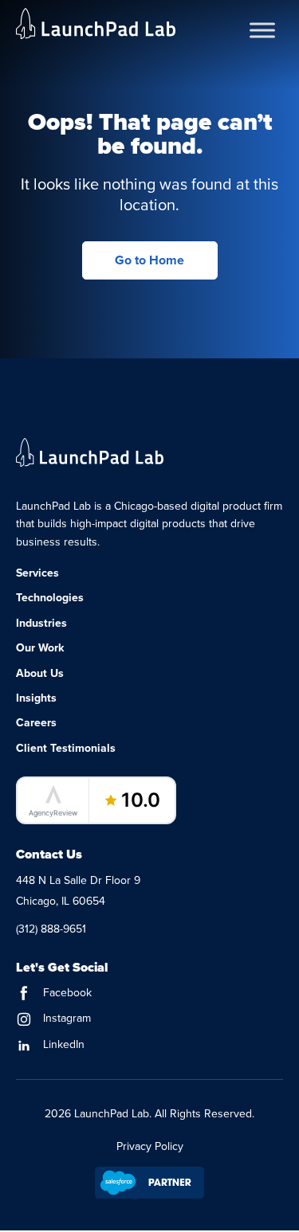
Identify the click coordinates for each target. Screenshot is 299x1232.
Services (37, 573)
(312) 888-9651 (51, 929)
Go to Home (149, 260)
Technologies (50, 597)
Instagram (65, 1018)
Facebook (66, 992)
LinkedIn (62, 1044)
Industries (41, 623)
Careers (36, 722)
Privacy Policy (149, 1146)
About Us (40, 673)
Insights (36, 698)
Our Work (40, 648)
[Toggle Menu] (262, 29)
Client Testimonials (66, 748)
